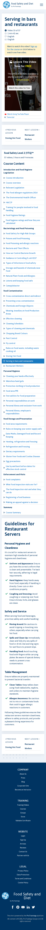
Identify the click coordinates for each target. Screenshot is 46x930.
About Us (23, 774)
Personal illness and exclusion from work (24, 405)
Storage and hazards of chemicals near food (23, 269)
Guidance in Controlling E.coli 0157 (21, 258)
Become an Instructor (23, 790)
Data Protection (23, 875)
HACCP (9, 202)
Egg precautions (13, 461)
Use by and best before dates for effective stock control (20, 468)
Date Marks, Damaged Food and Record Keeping (23, 435)
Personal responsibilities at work (20, 401)
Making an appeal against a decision (22, 502)
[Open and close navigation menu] (41, 4)
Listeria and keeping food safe (19, 281)
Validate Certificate (23, 821)
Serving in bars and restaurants (19, 361)
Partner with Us (23, 855)
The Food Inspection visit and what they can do (23, 491)
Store (23, 817)
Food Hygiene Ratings (15, 215)
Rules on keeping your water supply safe (24, 429)
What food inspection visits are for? (21, 484)
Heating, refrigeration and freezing (21, 441)
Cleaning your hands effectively (20, 376)
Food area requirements (16, 424)
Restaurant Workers (14, 366)
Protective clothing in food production (23, 386)
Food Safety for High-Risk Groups (20, 233)
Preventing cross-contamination (20, 301)
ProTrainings (31, 916)
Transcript (10, 117)
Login (23, 836)
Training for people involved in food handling (22, 209)
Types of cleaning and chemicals (20, 328)
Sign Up (23, 840)
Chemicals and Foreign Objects (19, 306)
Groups (23, 813)
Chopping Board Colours (16, 333)
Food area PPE (12, 391)
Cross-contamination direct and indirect (23, 296)
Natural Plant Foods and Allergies (20, 276)
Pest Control (11, 338)
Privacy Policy (23, 871)
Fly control (10, 343)
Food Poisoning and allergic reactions (22, 243)
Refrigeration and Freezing (18, 446)
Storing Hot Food (13, 356)
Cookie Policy (23, 883)
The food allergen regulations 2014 (21, 192)
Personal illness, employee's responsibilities (18, 412)
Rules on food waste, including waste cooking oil (22, 349)
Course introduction (14, 178)
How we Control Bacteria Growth (21, 253)
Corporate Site (23, 786)
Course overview (13, 183)
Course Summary (13, 512)
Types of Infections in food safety (21, 263)
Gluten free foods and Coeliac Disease (23, 456)
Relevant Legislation (15, 187)
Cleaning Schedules (14, 323)
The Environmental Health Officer (21, 197)
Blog (23, 782)
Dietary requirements (15, 451)
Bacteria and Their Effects (17, 248)
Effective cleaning (14, 318)
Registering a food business (18, 497)
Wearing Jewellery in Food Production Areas (22, 312)
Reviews (23, 848)
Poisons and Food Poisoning (18, 238)
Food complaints (13, 479)
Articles (23, 844)
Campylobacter (13, 286)
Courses (23, 809)
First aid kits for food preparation (20, 396)
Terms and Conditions (23, 879)
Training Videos (23, 805)
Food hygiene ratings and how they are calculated (23, 221)
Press (23, 778)
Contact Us (23, 852)
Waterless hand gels (15, 381)
